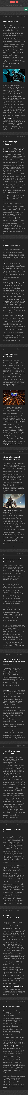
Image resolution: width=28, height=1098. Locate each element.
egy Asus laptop (19, 282)
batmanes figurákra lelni (9, 118)
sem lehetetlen (7, 192)
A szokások (20, 164)
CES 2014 (5, 840)
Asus (5, 263)
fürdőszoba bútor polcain (17, 589)
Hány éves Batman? (10, 21)
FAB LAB (14, 2)
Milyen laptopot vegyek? (12, 245)
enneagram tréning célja (10, 690)
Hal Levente (8, 16)
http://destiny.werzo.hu (18, 546)
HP (10, 263)
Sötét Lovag (16, 27)
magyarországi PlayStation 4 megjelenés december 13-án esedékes (14, 1047)
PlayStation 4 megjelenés (12, 1006)
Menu (2, 9)
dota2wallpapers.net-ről (9, 444)
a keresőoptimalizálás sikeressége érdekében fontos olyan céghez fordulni (13, 985)
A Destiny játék (7, 510)
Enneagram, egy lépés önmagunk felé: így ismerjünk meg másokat (14, 661)
